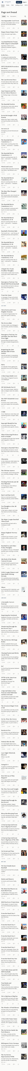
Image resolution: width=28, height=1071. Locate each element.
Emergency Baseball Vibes (10, 448)
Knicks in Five (5, 730)
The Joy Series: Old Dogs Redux (9, 641)
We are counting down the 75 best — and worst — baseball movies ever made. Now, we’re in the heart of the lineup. (10, 158)
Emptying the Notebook (9, 615)
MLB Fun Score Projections (10, 902)
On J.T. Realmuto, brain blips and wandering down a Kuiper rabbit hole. (10, 414)
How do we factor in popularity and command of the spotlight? (9, 356)
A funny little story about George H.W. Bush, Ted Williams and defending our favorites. (10, 169)
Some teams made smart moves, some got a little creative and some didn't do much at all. (10, 273)
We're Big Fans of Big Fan (9, 996)
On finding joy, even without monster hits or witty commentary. (8, 486)
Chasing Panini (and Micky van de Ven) (10, 654)
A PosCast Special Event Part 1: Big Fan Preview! (9, 826)
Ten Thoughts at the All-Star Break (9, 507)
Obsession (4, 459)
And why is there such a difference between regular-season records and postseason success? (9, 46)
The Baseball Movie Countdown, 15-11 (7, 205)
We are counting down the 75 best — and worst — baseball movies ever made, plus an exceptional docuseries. (9, 222)
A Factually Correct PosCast (7, 603)
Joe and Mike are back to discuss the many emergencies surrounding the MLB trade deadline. (10, 286)
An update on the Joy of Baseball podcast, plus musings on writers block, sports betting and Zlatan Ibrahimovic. (10, 550)
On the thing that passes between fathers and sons (10, 669)
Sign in (24, 2)
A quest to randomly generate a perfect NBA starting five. (9, 767)
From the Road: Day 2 (8, 947)
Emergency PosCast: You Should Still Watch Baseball (10, 283)
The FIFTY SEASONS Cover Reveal (10, 399)
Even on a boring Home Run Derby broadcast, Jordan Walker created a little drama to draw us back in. (10, 497)
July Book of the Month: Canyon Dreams (8, 560)
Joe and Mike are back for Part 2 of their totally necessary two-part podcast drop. (10, 842)
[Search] (25, 16)
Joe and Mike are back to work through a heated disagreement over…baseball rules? (9, 341)
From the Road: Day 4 (8, 925)
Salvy (3, 364)
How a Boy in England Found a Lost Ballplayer (9, 378)
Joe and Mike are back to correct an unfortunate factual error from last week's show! (10, 606)
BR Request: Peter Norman (10, 1043)
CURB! (3, 412)
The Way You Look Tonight (9, 789)
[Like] (2, 136)
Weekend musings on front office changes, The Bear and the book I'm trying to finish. (10, 618)
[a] (24, 130)
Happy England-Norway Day (9, 533)
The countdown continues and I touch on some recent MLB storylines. (9, 209)
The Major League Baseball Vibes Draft (10, 520)
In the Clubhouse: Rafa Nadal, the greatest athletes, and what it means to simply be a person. (10, 461)
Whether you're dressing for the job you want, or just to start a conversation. (9, 721)
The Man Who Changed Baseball (8, 192)
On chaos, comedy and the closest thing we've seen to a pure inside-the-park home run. (10, 1034)
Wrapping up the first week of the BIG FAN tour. (10, 916)
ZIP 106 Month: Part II (8, 387)
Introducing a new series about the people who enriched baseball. (9, 107)
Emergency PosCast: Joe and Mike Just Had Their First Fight (9, 336)
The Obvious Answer (8, 470)
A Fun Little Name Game (9, 1019)
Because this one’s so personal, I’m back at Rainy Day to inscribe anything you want (10, 71)
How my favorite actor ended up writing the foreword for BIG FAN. (10, 987)
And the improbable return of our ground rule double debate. (10, 23)
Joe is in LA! (5, 129)
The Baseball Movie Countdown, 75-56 (7, 256)
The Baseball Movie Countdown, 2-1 (7, 141)
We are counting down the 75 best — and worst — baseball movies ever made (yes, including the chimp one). (10, 260)
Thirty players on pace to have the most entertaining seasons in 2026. (10, 904)
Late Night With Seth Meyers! (8, 754)
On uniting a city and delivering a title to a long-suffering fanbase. (10, 733)
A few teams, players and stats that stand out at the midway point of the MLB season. (9, 511)
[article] (14, 24)
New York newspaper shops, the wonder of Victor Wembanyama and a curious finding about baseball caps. (9, 950)
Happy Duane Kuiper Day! (9, 32)
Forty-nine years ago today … (9, 34)
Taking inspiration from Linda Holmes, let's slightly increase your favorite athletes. (9, 1021)
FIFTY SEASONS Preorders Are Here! (10, 67)
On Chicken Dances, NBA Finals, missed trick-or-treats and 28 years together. (9, 791)
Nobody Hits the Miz (8, 742)
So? (2, 666)
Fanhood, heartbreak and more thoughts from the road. (9, 938)
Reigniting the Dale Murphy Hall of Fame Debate (8, 351)
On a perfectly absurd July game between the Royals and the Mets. (10, 578)
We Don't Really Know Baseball (8, 867)
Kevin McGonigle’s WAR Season (9, 116)
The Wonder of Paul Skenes (10, 1007)
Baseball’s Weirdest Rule (9, 231)
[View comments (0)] (8, 136)
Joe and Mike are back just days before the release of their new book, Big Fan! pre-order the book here (9, 999)
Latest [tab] (3, 16)
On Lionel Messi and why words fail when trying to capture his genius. (9, 710)
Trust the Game (6, 295)
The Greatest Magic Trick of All (9, 707)
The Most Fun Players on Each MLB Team (9, 890)
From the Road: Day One (9, 958)
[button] (2, 5)
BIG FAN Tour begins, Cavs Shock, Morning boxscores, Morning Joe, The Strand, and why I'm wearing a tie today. (9, 961)
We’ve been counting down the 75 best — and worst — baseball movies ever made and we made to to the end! (10, 144)
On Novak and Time (7, 851)
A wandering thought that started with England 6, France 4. (10, 439)
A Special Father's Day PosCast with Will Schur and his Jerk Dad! (9, 692)
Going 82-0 (4, 764)
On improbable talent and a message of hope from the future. (10, 744)
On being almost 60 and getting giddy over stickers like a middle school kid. (10, 657)
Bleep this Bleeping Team (9, 813)
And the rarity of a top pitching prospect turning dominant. (9, 1010)
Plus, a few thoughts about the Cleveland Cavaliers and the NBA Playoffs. (10, 974)
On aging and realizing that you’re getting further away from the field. (10, 57)
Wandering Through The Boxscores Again (7, 682)
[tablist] (9, 16)
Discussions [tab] (13, 16)
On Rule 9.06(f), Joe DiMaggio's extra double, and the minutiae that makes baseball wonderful (9, 325)
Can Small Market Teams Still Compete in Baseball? (9, 42)
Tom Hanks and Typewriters (6, 984)
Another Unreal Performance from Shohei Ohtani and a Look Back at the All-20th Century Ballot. (9, 927)
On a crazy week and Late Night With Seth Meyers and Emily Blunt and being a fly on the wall (10, 780)
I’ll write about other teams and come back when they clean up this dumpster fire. (9, 82)
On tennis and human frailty (8, 881)
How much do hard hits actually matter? (9, 870)
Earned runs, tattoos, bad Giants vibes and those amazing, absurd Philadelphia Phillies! (10, 631)
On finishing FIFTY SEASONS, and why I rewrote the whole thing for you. (10, 590)
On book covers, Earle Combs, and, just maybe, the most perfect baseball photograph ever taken (10, 403)
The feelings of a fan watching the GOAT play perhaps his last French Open (10, 854)
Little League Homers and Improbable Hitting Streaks (9, 574)
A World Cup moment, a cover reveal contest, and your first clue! (9, 537)
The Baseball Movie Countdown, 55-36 (7, 243)
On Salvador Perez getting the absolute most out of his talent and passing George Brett (9, 367)
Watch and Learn (7, 166)
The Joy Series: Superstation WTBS (7, 1056)
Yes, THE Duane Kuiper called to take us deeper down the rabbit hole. (9, 390)
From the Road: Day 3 (8, 936)
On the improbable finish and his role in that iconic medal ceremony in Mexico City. (10, 1046)
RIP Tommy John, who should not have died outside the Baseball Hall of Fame (10, 195)
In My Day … (5, 55)
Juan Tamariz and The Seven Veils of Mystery (8, 92)
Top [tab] (8, 16)
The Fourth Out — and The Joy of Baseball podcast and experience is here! (10, 233)
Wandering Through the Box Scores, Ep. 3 (9, 627)
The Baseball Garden (8, 104)
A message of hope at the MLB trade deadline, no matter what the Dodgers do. (9, 298)
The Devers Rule (6, 323)
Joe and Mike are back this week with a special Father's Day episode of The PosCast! (9, 697)
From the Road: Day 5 (8, 913)
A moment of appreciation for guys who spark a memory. (9, 314)
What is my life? (5, 757)
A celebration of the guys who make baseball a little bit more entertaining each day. (9, 893)
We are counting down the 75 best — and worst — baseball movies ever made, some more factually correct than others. (9, 182)
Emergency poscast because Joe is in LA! (9, 131)
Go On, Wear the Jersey (9, 719)
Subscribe (19, 2)
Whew (3, 587)
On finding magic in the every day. (9, 95)
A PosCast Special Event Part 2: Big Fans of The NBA (10, 839)
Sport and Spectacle (8, 495)
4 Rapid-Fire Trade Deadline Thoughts (7, 270)
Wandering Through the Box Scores (9, 801)
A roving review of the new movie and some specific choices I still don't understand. (10, 426)
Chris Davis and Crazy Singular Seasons (8, 311)
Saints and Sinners (7, 879)
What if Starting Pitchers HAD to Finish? (9, 435)
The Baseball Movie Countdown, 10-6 (7, 179)
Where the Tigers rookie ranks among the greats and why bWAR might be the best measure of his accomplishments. (10, 120)
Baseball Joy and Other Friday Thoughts (8, 547)
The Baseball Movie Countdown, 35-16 (7, 218)
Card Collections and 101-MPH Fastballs (9, 971)
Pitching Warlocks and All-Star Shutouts (10, 483)
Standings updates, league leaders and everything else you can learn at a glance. (9, 805)
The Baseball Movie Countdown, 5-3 (7, 154)
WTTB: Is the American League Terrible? (8, 678)
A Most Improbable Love (9, 376)
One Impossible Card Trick (10, 21)
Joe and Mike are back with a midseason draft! (9, 524)
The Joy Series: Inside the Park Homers (9, 1031)
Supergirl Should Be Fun (9, 423)
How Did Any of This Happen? (7, 777)
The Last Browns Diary (8, 80)
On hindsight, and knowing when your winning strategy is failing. (10, 473)
